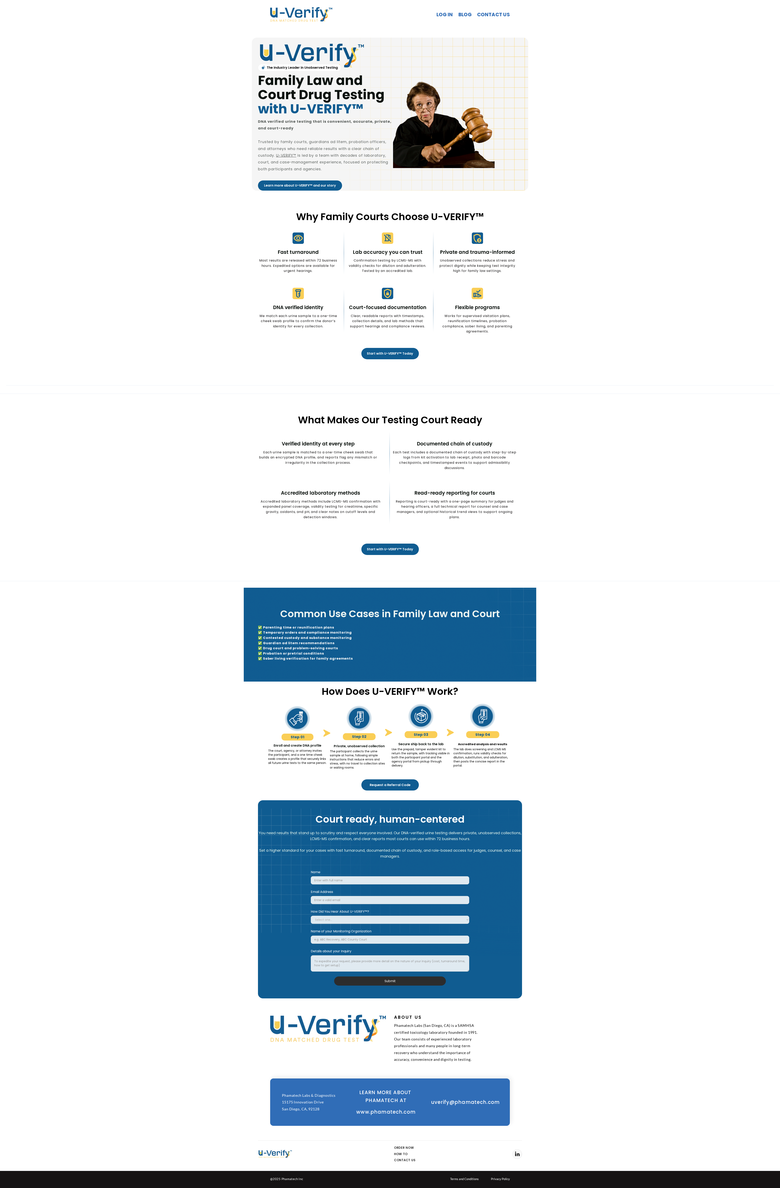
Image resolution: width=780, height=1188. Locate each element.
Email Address (322, 891)
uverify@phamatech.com (465, 1102)
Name (315, 872)
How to (401, 1154)
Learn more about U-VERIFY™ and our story (300, 185)
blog (465, 15)
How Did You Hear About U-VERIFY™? (340, 911)
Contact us (493, 15)
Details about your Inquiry (331, 951)
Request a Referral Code (390, 785)
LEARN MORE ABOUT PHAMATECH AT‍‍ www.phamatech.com (386, 1102)
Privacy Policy (500, 1179)
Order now (404, 1148)
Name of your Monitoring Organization (341, 931)
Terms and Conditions (464, 1179)
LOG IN (445, 15)
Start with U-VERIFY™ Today (390, 353)
